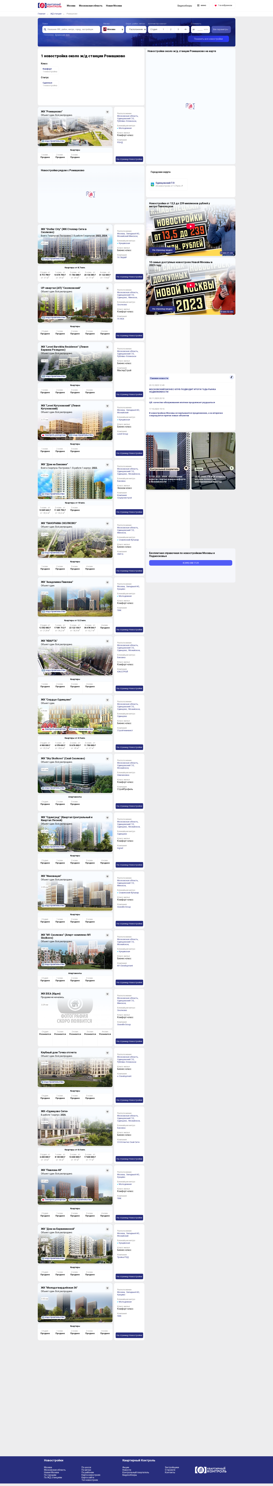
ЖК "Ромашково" (52, 111)
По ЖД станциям (53, 1477)
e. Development (124, 1076)
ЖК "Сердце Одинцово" (56, 699)
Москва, (121, 233)
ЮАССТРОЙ (122, 671)
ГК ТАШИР (122, 257)
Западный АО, (133, 233)
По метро (86, 1470)
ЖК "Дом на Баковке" (54, 464)
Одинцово (122, 716)
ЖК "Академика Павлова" (57, 581)
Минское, (133, 236)
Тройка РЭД (123, 1257)
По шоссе (86, 1467)
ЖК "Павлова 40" (51, 1170)
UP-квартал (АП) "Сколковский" (61, 287)
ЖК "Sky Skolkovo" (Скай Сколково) (63, 758)
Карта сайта (88, 1477)
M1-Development (125, 965)
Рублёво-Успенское (126, 356)
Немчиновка (123, 775)
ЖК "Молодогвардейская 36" (59, 1287)
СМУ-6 (120, 554)
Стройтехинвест (125, 730)
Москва (48, 1467)
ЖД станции (55, 13)
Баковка (121, 481)
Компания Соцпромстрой (124, 496)
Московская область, (128, 116)
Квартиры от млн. (75, 267)
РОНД (120, 142)
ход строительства (53, 141)
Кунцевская (124, 243)
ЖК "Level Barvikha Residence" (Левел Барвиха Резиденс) (64, 348)
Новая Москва (51, 1472)
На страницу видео (162, 250)
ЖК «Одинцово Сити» (54, 1111)
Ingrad (120, 848)
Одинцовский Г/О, (126, 118)
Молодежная (125, 128)
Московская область (55, 1470)
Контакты (170, 1472)
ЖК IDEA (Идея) (51, 993)
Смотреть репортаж (55, 435)
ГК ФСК (120, 319)
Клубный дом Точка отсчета (58, 1052)
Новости (126, 1470)
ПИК (119, 610)
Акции (125, 1467)
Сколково (122, 304)
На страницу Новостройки (129, 159)
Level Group (122, 434)
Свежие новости (159, 378)
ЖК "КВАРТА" (49, 640)
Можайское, (134, 474)
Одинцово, (122, 297)
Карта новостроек (91, 1475)
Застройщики (172, 1467)
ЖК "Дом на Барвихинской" (58, 1228)
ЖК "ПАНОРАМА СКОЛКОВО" (59, 523)
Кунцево (121, 589)
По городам (50, 1475)
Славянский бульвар (129, 540)
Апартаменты (75, 797)
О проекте (170, 1470)
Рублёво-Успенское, (127, 121)
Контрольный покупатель (135, 1472)
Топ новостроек (90, 1480)
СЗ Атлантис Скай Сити (128, 1142)
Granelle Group (124, 907)
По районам (88, 1472)
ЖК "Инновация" (51, 876)
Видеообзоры (129, 1475)
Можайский (122, 236)
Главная (41, 13)
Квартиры (75, 150)
